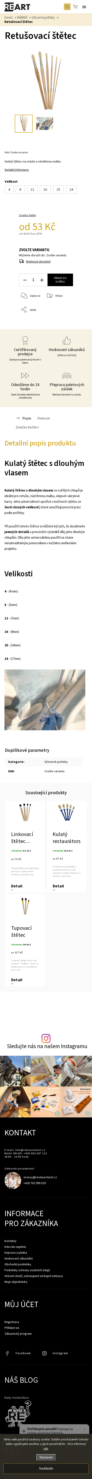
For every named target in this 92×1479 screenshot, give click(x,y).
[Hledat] (67, 6)
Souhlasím (46, 1468)
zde (45, 1448)
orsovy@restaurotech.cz (40, 1177)
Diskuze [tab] (43, 418)
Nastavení (46, 1457)
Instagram (45, 1354)
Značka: (27, 215)
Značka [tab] (27, 427)
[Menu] (84, 6)
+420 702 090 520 (34, 1183)
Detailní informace (17, 170)
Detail (16, 886)
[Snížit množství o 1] (24, 280)
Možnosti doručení (38, 261)
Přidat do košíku (60, 279)
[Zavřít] (84, 1429)
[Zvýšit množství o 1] (41, 280)
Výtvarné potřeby (56, 762)
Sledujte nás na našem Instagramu (47, 1046)
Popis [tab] (26, 418)
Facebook (7, 1354)
